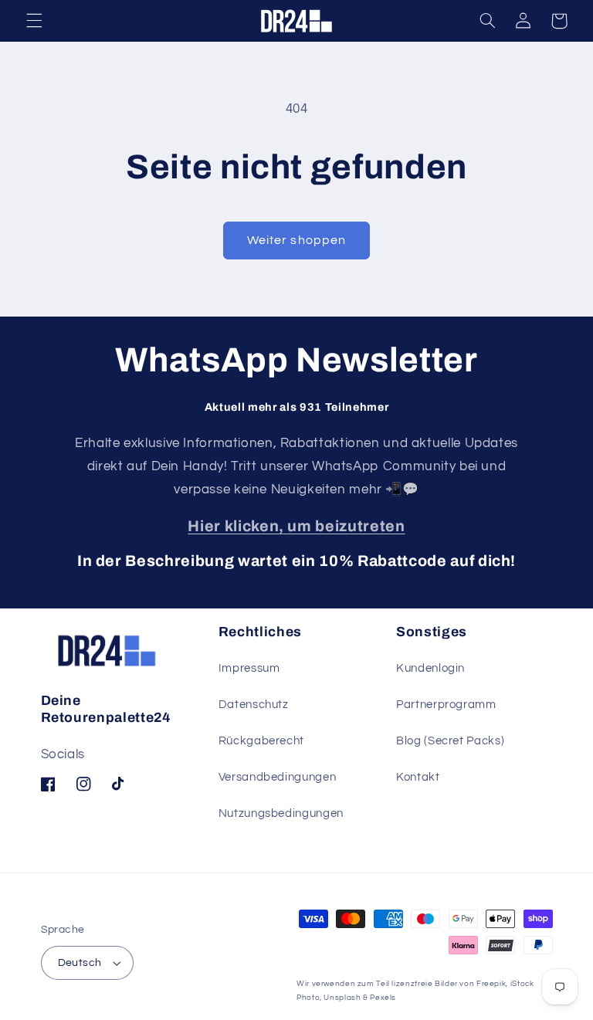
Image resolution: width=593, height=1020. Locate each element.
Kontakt (417, 777)
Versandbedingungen (277, 777)
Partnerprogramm (446, 704)
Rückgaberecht (261, 741)
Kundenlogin (430, 668)
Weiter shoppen (296, 240)
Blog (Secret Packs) (450, 741)
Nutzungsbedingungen (281, 813)
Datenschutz (254, 704)
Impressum (249, 668)
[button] (34, 21)
